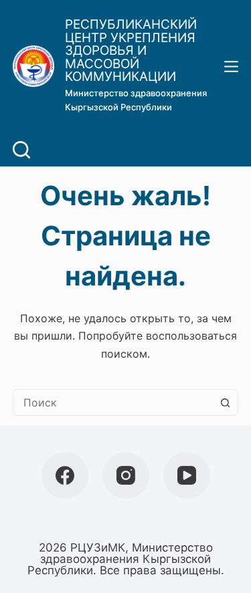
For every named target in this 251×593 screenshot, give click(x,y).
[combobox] (113, 402)
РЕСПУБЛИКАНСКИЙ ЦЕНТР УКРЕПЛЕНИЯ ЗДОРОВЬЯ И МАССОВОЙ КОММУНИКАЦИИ (131, 50)
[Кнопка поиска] (225, 402)
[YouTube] (186, 475)
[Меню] (231, 67)
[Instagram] (125, 475)
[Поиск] (21, 149)
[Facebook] (64, 475)
